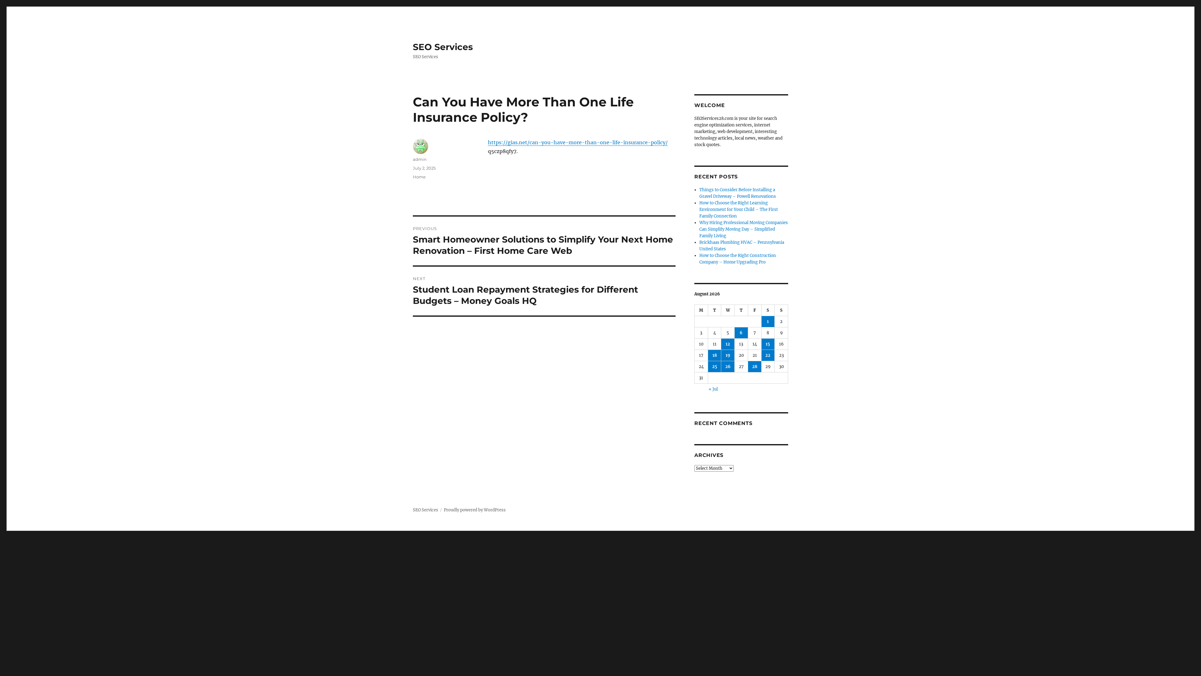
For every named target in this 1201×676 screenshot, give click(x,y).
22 (767, 355)
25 (714, 366)
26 (728, 366)
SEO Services (443, 47)
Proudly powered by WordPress (475, 510)
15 (768, 344)
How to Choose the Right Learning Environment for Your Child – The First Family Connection (738, 209)
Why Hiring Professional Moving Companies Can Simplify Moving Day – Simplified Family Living (743, 229)
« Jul (713, 389)
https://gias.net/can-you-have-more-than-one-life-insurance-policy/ (578, 142)
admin (420, 159)
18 (714, 355)
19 (728, 355)
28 (754, 366)
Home (419, 176)
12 (728, 344)
